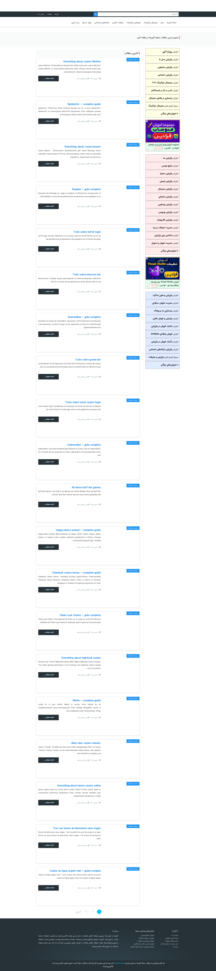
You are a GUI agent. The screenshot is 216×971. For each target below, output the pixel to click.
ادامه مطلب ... (48, 78)
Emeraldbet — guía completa (84, 317)
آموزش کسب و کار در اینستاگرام (144, 944)
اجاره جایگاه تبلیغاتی (171, 941)
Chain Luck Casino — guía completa (80, 615)
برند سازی (75, 22)
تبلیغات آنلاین (118, 22)
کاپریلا (56, 14)
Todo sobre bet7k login (87, 232)
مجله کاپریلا (171, 22)
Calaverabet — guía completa (84, 445)
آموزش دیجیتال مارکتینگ (146, 938)
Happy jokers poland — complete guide (78, 530)
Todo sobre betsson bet (86, 275)
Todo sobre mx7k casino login (83, 402)
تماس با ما (41, 14)
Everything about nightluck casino (81, 658)
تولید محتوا (86, 22)
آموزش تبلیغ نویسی (147, 935)
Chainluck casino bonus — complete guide (76, 573)
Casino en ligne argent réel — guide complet (75, 871)
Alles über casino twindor (86, 743)
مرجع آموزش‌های (163, 106)
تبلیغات (49, 14)
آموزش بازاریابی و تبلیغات (146, 941)
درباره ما (175, 947)
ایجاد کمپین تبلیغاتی (171, 938)
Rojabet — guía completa (86, 189)
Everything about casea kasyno (83, 147)
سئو (162, 22)
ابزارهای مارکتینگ (133, 22)
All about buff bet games (86, 487)
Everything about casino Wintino (82, 62)
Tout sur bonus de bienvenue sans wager (77, 828)
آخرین (78, 911)
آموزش (170, 51)
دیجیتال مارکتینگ (151, 22)
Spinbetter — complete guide (84, 104)
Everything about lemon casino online (79, 786)
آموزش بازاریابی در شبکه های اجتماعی (142, 947)
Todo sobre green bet (88, 360)
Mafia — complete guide (87, 701)
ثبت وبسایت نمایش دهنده (169, 944)
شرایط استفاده (120, 963)
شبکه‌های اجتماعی (101, 22)
